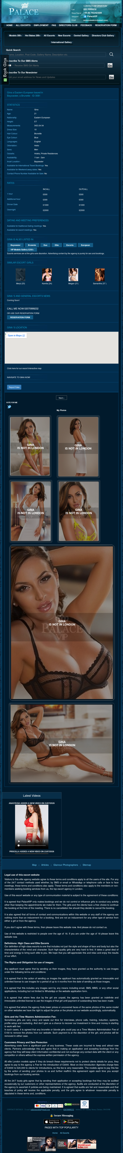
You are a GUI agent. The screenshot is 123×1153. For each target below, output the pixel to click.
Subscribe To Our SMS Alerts (22, 60)
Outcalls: (11, 153)
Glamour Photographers (65, 864)
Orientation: (12, 145)
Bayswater (15, 245)
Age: (9, 113)
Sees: (9, 149)
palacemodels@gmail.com (95, 20)
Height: (10, 121)
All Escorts (49, 35)
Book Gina (4, 68)
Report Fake (14, 387)
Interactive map (34, 368)
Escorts (70, 245)
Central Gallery (81, 35)
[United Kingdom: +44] (9, 65)
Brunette (32, 245)
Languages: (12, 141)
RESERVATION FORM (106, 25)
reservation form (20, 317)
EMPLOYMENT (41, 25)
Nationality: (12, 117)
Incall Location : (14, 161)
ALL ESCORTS (23, 25)
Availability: (12, 157)
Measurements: (13, 125)
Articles (45, 864)
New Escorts (64, 35)
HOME (9, 25)
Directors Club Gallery (103, 35)
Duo (45, 245)
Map (34, 864)
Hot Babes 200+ (33, 35)
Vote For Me (11, 402)
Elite (57, 245)
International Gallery (61, 42)
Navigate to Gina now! (18, 377)
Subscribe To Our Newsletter (21, 72)
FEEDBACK (86, 25)
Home (55, 1132)
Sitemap (87, 864)
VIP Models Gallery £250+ (22, 249)
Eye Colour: (12, 137)
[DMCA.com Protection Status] (72, 1104)
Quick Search (13, 49)
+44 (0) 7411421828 (92, 13)
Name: (10, 109)
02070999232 (68, 1109)
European (85, 245)
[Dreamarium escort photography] (42, 1143)
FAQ (54, 25)
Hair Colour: (12, 133)
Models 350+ (15, 35)
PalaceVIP (92, 16)
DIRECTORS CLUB (68, 25)
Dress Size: (12, 129)
